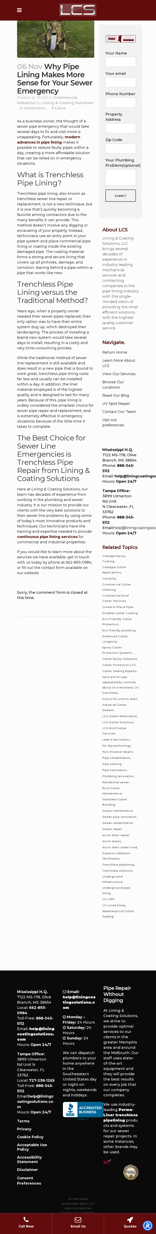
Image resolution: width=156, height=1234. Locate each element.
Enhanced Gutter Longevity (115, 639)
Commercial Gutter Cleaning (116, 587)
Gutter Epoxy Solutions (119, 658)
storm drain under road (119, 847)
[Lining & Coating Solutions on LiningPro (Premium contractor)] (131, 1172)
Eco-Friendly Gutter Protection (117, 621)
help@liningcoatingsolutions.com (35, 1101)
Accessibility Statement (29, 1159)
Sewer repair (112, 829)
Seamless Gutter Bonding (114, 802)
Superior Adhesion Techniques (116, 856)
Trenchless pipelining (118, 864)
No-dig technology (116, 745)
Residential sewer (115, 782)
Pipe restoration (114, 770)
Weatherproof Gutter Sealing (118, 913)
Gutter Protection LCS (119, 665)
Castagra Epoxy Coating (114, 558)
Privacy (24, 1129)
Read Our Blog (115, 395)
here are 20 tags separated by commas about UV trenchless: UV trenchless (120, 684)
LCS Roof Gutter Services (114, 730)
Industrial (26, 103)
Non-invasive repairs (117, 751)
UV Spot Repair (116, 403)
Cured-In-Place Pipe (117, 607)
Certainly (109, 578)
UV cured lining (113, 905)
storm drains (111, 841)
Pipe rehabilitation (116, 757)
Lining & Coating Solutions (67, 103)
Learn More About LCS (78, 1203)
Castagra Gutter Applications (114, 569)
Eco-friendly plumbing (119, 630)
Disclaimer (27, 1170)
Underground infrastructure (112, 879)
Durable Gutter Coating (120, 613)
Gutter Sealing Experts (119, 671)
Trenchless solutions (117, 870)
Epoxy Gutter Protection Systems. (117, 650)
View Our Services (118, 374)
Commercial (65, 97)
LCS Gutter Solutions (118, 722)
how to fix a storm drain (120, 698)
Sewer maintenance (117, 810)
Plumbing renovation (118, 776)
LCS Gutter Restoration (119, 716)
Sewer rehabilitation (117, 822)
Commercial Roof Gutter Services (115, 598)
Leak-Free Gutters (116, 739)
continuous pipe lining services (47, 537)
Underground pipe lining (116, 890)
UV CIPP (108, 899)
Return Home (114, 352)
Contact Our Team (119, 412)
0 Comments (32, 108)
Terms (23, 1121)
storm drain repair (115, 835)
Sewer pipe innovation (119, 816)
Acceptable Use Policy (32, 1147)
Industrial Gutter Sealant (114, 707)
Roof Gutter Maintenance (112, 790)
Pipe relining (111, 764)
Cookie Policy (30, 1137)
